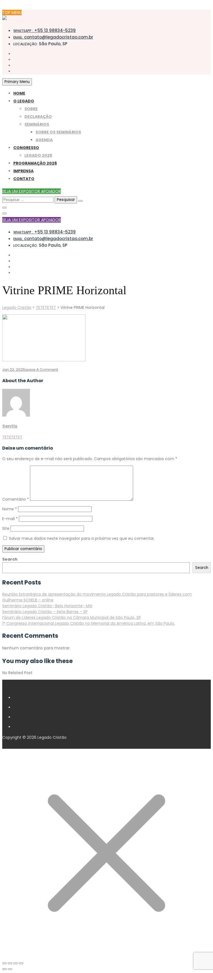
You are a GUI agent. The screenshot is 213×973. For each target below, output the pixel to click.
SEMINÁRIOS (36, 124)
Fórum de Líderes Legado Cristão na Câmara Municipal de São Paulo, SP (71, 617)
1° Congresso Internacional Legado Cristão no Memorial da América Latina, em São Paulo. (88, 623)
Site (5, 528)
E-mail (10, 518)
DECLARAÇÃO (38, 116)
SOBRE (31, 109)
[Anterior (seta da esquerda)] (4, 969)
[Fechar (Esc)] (21, 963)
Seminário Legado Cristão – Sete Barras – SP (45, 611)
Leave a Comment (41, 369)
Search (9, 559)
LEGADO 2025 (38, 155)
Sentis (9, 426)
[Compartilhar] (15, 963)
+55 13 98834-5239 (44, 30)
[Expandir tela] (10, 963)
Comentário (15, 499)
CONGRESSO (26, 147)
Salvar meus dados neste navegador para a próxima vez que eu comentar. (82, 538)
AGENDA (44, 140)
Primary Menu (17, 81)
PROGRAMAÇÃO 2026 (35, 163)
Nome (9, 509)
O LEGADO (23, 101)
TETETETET (12, 437)
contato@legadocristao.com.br (53, 37)
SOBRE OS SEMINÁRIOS (58, 132)
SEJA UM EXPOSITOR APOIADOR (31, 191)
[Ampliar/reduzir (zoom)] (4, 963)
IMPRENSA (23, 171)
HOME (19, 93)
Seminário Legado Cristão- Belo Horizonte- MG (47, 606)
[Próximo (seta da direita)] (10, 969)
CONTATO (23, 179)
